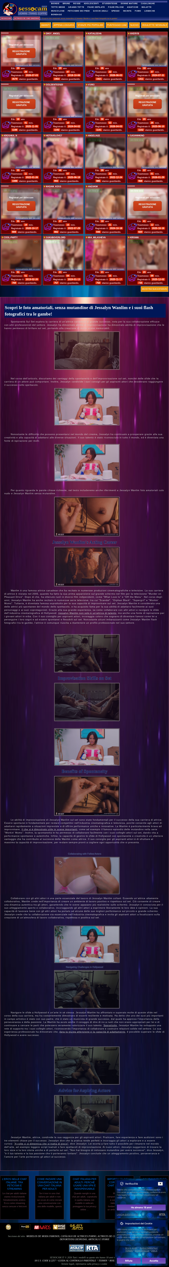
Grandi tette (76, 7)
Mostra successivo (154, 289)
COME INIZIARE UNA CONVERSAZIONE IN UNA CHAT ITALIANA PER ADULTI (49, 1184)
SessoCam (6, 18)
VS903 (91, 85)
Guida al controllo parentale (77, 1260)
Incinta (127, 11)
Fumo (138, 11)
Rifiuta (128, 1260)
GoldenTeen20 (54, 85)
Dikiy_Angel (53, 33)
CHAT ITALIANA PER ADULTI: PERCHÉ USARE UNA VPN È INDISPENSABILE (84, 1184)
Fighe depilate (96, 7)
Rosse (77, 3)
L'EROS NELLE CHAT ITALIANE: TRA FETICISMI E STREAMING (14, 1184)
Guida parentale (149, 1248)
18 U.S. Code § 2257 (45, 1260)
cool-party (11, 237)
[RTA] (162, 1214)
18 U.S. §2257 (131, 1248)
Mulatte (147, 7)
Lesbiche (149, 11)
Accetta (154, 1260)
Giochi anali (100, 11)
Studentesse (109, 3)
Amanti (45, 25)
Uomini (23, 13)
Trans (32, 13)
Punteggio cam (117, 25)
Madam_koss (53, 186)
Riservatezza (142, 1251)
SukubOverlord (55, 237)
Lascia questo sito (127, 1214)
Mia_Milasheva (97, 237)
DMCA (154, 1251)
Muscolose (58, 11)
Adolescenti (91, 3)
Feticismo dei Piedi (79, 11)
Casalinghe (148, 3)
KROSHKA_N (10, 136)
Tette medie (58, 7)
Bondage (56, 14)
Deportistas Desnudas (73, 1239)
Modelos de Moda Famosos (42, 1236)
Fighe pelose (116, 7)
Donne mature (129, 3)
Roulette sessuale (154, 25)
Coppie (42, 13)
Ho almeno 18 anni (141, 1207)
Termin (103, 1260)
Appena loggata (63, 25)
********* (5, 33)
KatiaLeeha (94, 33)
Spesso (115, 11)
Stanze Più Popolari (90, 25)
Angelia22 (94, 136)
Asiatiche (132, 7)
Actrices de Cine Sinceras (113, 1236)
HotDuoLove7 (54, 136)
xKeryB (134, 33)
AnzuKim (93, 186)
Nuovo (134, 25)
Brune (66, 3)
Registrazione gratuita (21, 53)
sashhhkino (137, 136)
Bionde (55, 3)
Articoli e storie (98, 1239)
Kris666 (134, 237)
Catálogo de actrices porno (78, 1236)
